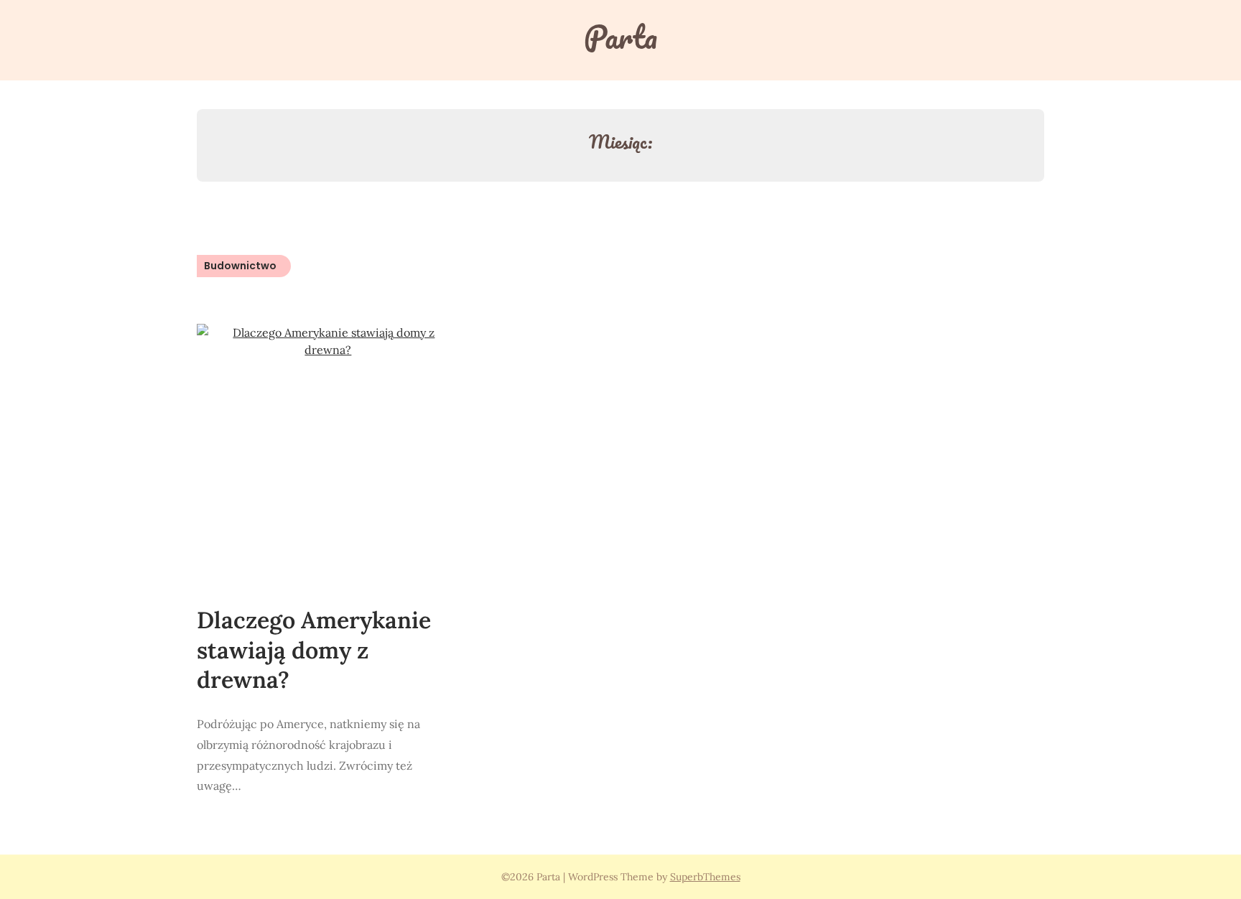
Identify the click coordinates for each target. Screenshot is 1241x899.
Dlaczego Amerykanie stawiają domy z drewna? (314, 649)
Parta (620, 36)
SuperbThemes (705, 876)
